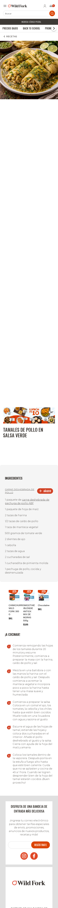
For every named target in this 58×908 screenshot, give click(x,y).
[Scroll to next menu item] (53, 28)
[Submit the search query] (52, 13)
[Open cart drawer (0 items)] (52, 7)
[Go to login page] (44, 5)
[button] (51, 605)
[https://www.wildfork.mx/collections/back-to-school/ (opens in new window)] (29, 422)
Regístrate (40, 845)
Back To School (31, 28)
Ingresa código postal (31, 21)
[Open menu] (5, 6)
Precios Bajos (10, 28)
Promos (49, 28)
